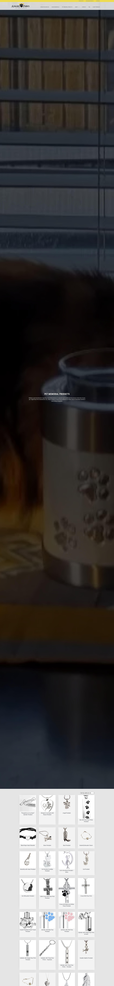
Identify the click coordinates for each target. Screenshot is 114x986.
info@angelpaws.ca (90, 0)
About (76, 7)
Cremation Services (44, 7)
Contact (84, 7)
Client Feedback (96, 7)
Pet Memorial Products (67, 7)
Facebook (98, 0)
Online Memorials (55, 7)
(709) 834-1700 (81, 0)
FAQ (89, 7)
